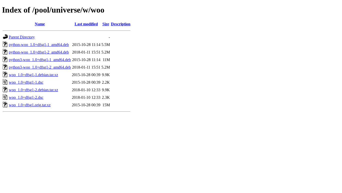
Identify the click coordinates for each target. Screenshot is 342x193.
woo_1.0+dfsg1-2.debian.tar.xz (33, 90)
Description (120, 24)
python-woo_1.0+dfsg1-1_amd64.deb (39, 44)
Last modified (86, 24)
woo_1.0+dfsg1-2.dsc (26, 97)
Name (40, 24)
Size (105, 24)
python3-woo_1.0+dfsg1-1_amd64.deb (40, 60)
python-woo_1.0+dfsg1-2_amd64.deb (39, 52)
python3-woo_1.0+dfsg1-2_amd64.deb (40, 67)
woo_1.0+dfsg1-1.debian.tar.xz (33, 75)
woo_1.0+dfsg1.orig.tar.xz (30, 105)
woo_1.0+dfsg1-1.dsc (26, 82)
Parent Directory (22, 37)
